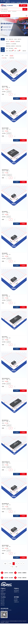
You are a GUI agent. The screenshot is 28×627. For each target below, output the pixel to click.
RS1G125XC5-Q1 (6, 378)
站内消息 (2, 605)
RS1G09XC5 (4, 211)
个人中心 (3, 597)
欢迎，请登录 (3, 0)
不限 (7, 39)
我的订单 (2, 603)
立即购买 (23, 98)
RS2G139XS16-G (6, 462)
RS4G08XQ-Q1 (5, 169)
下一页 (11, 566)
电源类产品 (8, 43)
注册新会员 (16, 602)
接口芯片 (8, 41)
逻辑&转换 (12, 41)
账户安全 (2, 600)
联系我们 (16, 600)
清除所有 (24, 50)
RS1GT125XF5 (5, 128)
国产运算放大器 (4, 11)
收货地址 (2, 602)
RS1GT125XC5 (5, 545)
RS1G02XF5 (4, 253)
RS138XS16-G (5, 420)
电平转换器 (11, 48)
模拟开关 (9, 11)
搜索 (25, 9)
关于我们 (16, 598)
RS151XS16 (4, 336)
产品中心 (3, 588)
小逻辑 (15, 48)
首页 (5, 563)
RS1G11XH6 (4, 86)
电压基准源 (17, 41)
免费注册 (7, 0)
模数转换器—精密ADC (10, 46)
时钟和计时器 (18, 46)
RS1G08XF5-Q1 (5, 503)
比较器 (15, 39)
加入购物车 (16, 98)
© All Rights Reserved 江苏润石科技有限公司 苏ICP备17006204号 (13, 621)
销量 (2, 55)
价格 (6, 55)
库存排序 (11, 55)
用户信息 (2, 598)
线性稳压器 (14, 11)
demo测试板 (13, 43)
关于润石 (16, 597)
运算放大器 (11, 39)
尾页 (16, 566)
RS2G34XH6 (4, 295)
